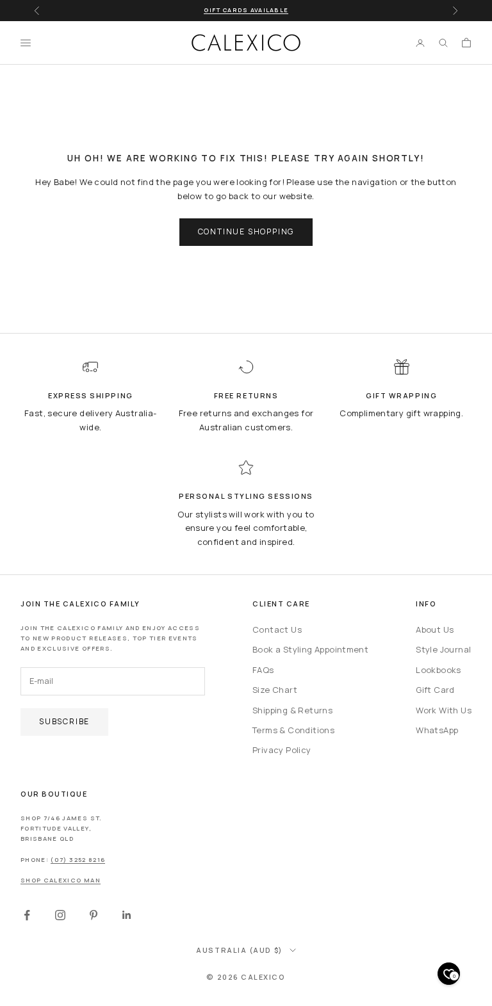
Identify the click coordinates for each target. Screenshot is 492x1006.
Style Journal (443, 649)
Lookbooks (438, 670)
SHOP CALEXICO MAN (60, 880)
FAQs (263, 670)
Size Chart (274, 689)
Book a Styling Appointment (310, 649)
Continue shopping (246, 231)
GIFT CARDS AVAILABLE (246, 10)
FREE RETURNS (246, 395)
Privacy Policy (281, 750)
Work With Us (444, 710)
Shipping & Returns (292, 710)
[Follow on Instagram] (60, 915)
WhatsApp (437, 730)
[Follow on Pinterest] (93, 915)
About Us (435, 629)
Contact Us (277, 629)
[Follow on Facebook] (26, 915)
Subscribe (64, 721)
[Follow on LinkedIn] (126, 915)
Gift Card (435, 689)
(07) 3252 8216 (78, 860)
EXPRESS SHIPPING (90, 395)
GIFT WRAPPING (401, 395)
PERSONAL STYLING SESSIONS (246, 496)
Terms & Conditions (293, 730)
